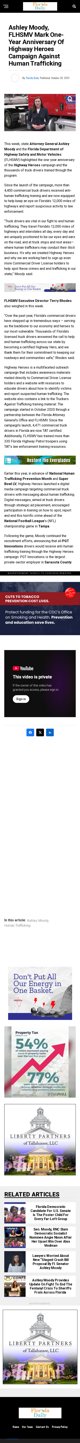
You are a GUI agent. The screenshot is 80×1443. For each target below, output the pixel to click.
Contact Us (42, 1427)
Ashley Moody (38, 920)
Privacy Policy (59, 1427)
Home (16, 1427)
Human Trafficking (17, 925)
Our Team (27, 1427)
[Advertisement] (40, 782)
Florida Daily (32, 78)
